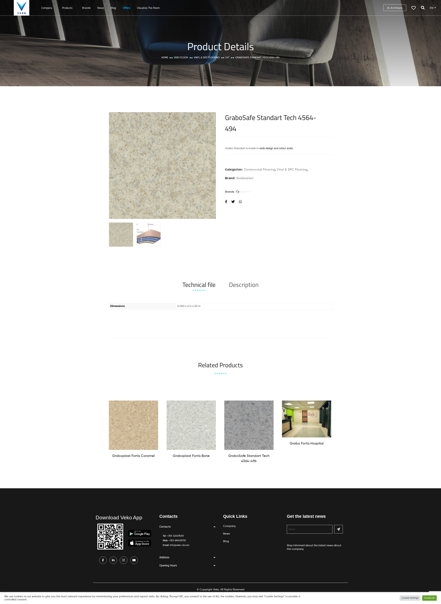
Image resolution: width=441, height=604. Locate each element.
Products (67, 8)
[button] (188, 527)
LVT (227, 57)
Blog (113, 8)
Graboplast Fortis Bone (191, 456)
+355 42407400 (175, 536)
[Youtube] (134, 560)
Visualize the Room (148, 8)
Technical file (199, 284)
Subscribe (338, 529)
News (100, 8)
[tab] (199, 284)
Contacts (165, 526)
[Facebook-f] (103, 560)
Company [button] (46, 8)
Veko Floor (181, 57)
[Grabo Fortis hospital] (306, 419)
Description (244, 284)
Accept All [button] (429, 598)
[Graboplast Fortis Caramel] (133, 425)
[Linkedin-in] (113, 560)
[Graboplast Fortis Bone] (191, 425)
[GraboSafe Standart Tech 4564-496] (249, 425)
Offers (126, 8)
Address (164, 557)
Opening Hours (168, 565)
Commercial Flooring (259, 169)
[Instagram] (123, 560)
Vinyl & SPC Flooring (207, 57)
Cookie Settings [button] (410, 598)
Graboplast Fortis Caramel (133, 456)
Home (164, 57)
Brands (86, 8)
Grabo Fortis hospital (307, 443)
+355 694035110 (177, 540)
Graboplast (244, 178)
